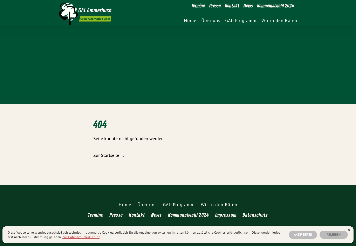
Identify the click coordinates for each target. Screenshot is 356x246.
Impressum (226, 215)
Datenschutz (255, 215)
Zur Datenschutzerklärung (81, 237)
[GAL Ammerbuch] (157, 13)
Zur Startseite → (109, 155)
